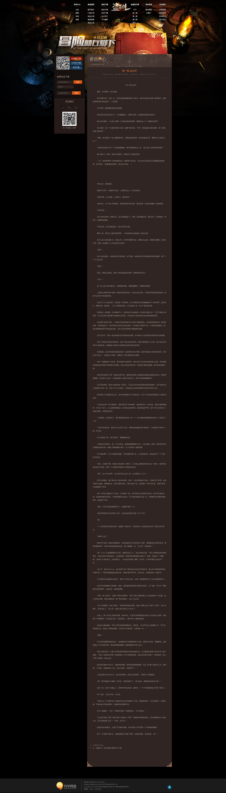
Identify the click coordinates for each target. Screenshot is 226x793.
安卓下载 (104, 13)
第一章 (135, 13)
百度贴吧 (162, 10)
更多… (135, 23)
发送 (77, 82)
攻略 (77, 19)
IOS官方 (105, 16)
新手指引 (91, 10)
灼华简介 (162, 16)
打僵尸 (148, 13)
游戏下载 (104, 4)
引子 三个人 (99, 745)
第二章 (135, 16)
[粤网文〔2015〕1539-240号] (169, 789)
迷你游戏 (148, 4)
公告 (77, 10)
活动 (77, 16)
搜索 (76, 93)
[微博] (63, 107)
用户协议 (162, 19)
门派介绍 (91, 13)
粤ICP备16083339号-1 (122, 787)
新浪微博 (162, 13)
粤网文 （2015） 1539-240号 (92, 789)
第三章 (135, 19)
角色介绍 (91, 16)
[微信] (69, 107)
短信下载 (104, 10)
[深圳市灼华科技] (66, 787)
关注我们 (162, 4)
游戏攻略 (91, 19)
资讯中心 (77, 4)
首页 (103, 64)
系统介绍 (91, 23)
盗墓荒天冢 (135, 4)
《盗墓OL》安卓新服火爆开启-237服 (108, 748)
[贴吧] (75, 107)
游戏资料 (91, 4)
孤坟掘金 (148, 10)
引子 (135, 10)
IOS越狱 (105, 19)
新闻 (77, 13)
